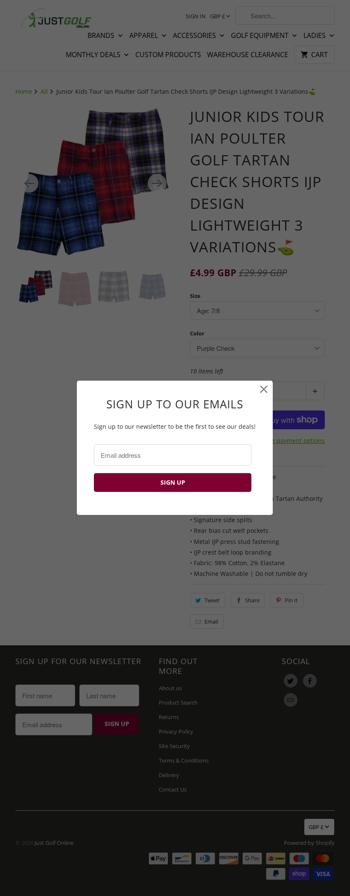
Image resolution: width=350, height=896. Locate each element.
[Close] (264, 389)
